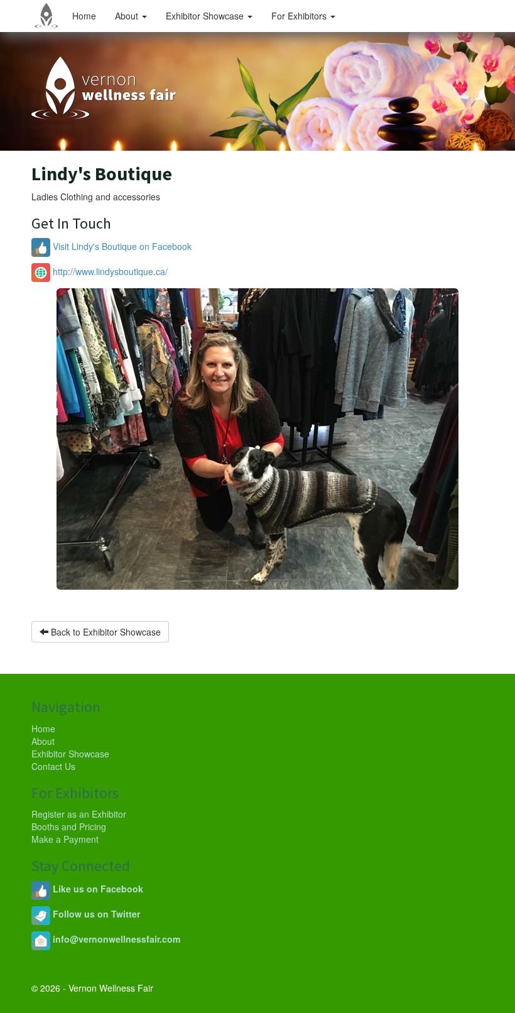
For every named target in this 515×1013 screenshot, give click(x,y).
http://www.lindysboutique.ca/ (109, 271)
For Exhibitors (300, 15)
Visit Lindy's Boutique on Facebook (121, 246)
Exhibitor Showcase (206, 15)
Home (84, 15)
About (128, 15)
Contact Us (53, 766)
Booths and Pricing (68, 826)
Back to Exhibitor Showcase (104, 632)
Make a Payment (65, 839)
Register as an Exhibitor (78, 814)
